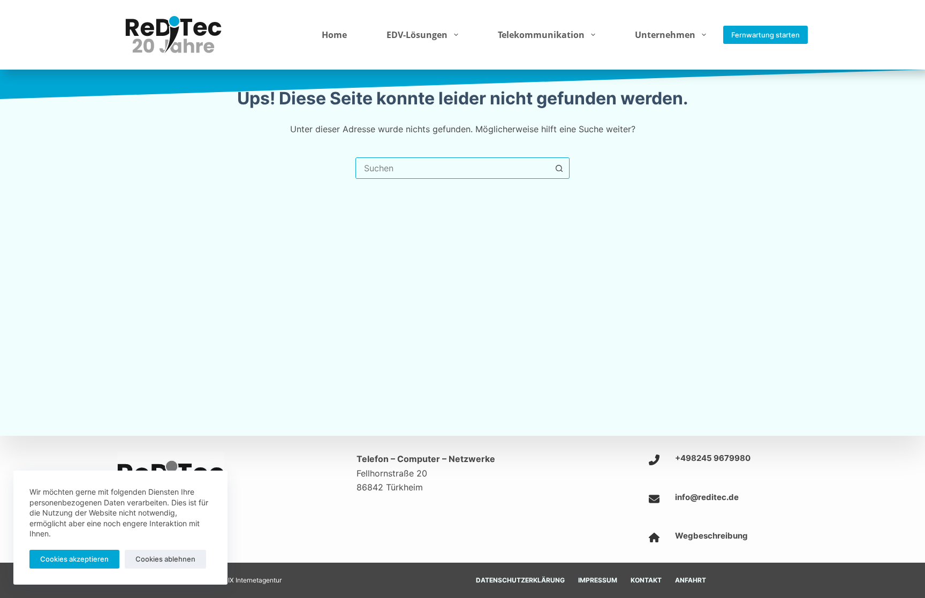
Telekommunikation (541, 35)
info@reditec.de (707, 497)
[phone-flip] (654, 460)
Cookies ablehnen (165, 559)
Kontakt (646, 580)
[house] (654, 537)
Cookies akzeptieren (74, 559)
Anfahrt (690, 580)
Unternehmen (665, 35)
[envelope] (654, 499)
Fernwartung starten (765, 35)
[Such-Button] (559, 168)
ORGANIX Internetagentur (243, 580)
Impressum (597, 580)
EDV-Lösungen (417, 35)
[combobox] (452, 168)
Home (334, 35)
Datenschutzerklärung (520, 580)
